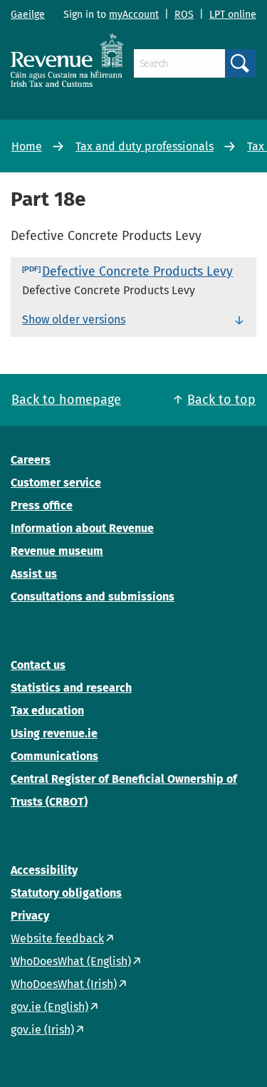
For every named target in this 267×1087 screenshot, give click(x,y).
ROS (184, 15)
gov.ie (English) (49, 1007)
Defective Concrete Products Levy (137, 271)
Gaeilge (28, 15)
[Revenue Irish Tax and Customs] (67, 60)
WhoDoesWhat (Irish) (64, 984)
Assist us (34, 574)
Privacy (30, 915)
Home (26, 146)
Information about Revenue (82, 528)
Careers (31, 460)
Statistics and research (71, 688)
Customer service (56, 482)
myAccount (134, 15)
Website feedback (57, 938)
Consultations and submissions (92, 596)
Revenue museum (57, 551)
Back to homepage (66, 399)
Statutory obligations (66, 893)
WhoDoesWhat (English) (71, 961)
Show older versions (73, 319)
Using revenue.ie (54, 733)
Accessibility (44, 870)
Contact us (38, 665)
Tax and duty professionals (144, 146)
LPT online (232, 15)
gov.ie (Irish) (42, 1029)
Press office (42, 505)
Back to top (221, 399)
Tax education (47, 710)
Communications (54, 756)
